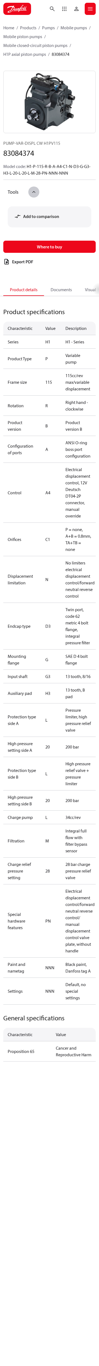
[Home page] (17, 9)
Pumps (48, 27)
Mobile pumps (74, 27)
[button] (64, 9)
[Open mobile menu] (90, 9)
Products (28, 27)
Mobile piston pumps (22, 36)
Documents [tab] (61, 289)
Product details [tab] (23, 289)
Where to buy (49, 246)
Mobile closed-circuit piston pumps (35, 45)
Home (8, 27)
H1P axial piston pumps (24, 54)
